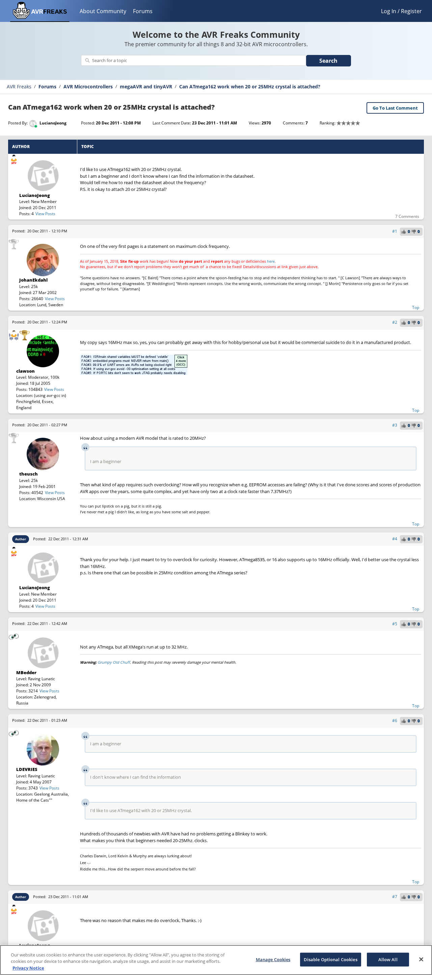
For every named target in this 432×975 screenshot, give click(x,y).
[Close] (421, 959)
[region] (216, 960)
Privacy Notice (28, 968)
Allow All (388, 959)
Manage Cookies (273, 959)
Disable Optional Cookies (330, 959)
